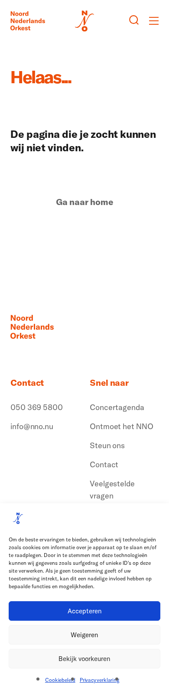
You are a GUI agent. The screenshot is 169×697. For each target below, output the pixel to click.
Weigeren (84, 635)
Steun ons (107, 445)
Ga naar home (84, 202)
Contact (104, 464)
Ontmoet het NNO (121, 426)
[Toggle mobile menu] (154, 21)
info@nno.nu (31, 426)
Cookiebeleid (60, 680)
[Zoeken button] (134, 20)
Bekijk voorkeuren (84, 659)
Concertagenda (117, 407)
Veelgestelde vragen (112, 490)
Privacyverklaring (100, 680)
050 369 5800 (36, 407)
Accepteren (85, 611)
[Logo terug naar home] (27, 20)
